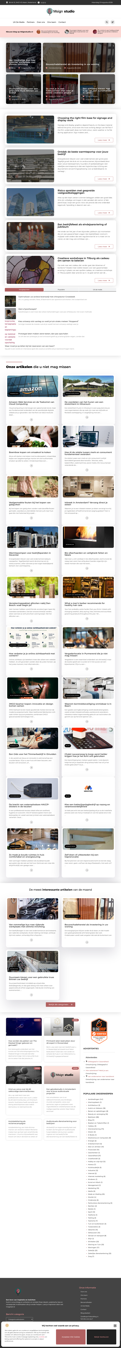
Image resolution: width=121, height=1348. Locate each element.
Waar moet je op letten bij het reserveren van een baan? (30, 346)
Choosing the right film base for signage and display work (85, 119)
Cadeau (91, 1126)
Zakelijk (91, 1250)
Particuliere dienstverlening (22, 595)
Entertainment (94, 1144)
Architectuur (93, 1105)
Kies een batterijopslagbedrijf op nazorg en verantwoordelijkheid (87, 805)
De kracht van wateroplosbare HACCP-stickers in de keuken (29, 805)
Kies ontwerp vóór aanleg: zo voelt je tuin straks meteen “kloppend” (48, 321)
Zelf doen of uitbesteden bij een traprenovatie (81, 856)
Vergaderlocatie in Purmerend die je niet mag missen (86, 654)
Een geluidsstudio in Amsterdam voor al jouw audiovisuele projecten (61, 1091)
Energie (91, 1141)
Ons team (51, 22)
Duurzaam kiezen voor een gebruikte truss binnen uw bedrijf (50, 31)
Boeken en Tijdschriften (97, 1123)
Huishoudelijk (93, 1167)
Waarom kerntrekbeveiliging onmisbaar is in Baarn (88, 705)
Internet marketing (18, 645)
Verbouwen (15, 846)
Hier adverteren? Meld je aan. (97, 1070)
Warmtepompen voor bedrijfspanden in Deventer (30, 554)
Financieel (14, 393)
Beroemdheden (86, 1302)
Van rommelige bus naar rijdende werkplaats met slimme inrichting (22, 62)
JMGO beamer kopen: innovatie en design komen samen (31, 705)
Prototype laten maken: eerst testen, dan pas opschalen (43, 334)
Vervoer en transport (96, 1236)
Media (90, 1191)
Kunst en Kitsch (92, 96)
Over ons (41, 22)
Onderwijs (92, 1200)
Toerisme (91, 1221)
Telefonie (91, 1215)
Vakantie (91, 1230)
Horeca (91, 1164)
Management (93, 1185)
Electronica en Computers (21, 695)
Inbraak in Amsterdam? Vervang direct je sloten (86, 503)
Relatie (90, 1209)
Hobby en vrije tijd (56, 96)
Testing (91, 1218)
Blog (13, 68)
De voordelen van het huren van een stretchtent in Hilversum (84, 403)
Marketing (92, 1188)
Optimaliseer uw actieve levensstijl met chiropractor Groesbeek (46, 297)
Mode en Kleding (17, 494)
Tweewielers (93, 1227)
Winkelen (69, 645)
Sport (90, 1212)
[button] (115, 1326)
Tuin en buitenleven (96, 1224)
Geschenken (93, 1153)
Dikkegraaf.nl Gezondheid (98, 1062)
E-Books (91, 1135)
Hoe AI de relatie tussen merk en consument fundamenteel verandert (88, 453)
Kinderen (91, 1179)
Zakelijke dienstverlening (98, 1253)
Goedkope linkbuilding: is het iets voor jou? (89, 1318)
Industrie (91, 1170)
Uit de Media (85, 1306)
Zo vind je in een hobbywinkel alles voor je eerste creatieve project (80, 31)
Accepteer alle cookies (71, 1337)
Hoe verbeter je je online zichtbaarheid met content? (32, 654)
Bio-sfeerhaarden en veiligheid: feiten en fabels (86, 554)
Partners (31, 22)
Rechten (91, 1206)
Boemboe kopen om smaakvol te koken (30, 452)
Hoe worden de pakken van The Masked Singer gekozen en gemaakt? (22, 1043)
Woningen (70, 494)
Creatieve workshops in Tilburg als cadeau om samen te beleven (83, 259)
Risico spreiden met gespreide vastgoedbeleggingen (76, 191)
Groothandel (93, 1158)
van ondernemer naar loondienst (101, 1076)
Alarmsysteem (93, 1102)
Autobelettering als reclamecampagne (17, 1122)
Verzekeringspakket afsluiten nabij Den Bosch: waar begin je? (29, 604)
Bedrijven (15, 96)
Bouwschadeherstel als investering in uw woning (72, 64)
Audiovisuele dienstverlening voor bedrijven (61, 1122)
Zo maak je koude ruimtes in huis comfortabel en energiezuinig (26, 856)
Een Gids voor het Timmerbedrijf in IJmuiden (32, 754)
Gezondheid (15, 796)
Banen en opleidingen (97, 1111)
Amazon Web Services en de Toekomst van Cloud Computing (31, 403)
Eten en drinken (16, 444)
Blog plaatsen (85, 1313)
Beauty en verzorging (75, 595)
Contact (62, 22)
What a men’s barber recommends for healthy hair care (85, 604)
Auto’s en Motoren (95, 1108)
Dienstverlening (55, 68)
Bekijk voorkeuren (101, 1337)
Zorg (90, 1256)
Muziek (91, 1197)
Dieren (90, 1132)
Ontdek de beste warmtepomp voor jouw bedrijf (83, 153)
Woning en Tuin (94, 1244)
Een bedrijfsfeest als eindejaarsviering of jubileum (82, 225)
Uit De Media (18, 22)
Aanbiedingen (93, 1099)
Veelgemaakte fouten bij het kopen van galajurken (30, 503)
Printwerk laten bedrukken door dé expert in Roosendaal (60, 1042)
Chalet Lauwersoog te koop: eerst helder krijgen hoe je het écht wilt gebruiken (86, 755)
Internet (91, 1173)
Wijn (90, 1239)
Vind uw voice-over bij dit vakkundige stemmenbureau (21, 1090)
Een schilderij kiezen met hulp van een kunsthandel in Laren (108, 31)
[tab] (24, 290)
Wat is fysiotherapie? (27, 309)
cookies (41, 1337)
